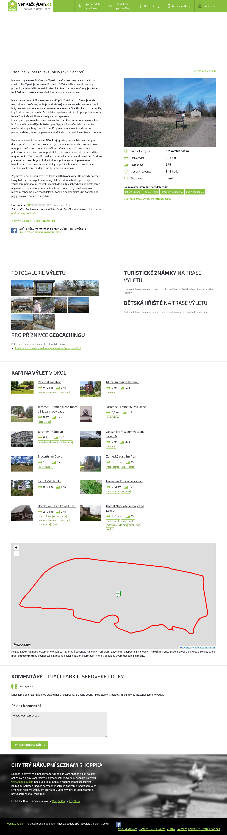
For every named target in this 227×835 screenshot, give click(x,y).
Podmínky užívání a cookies (204, 829)
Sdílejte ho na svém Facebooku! (40, 232)
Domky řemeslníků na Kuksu (57, 506)
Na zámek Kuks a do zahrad (124, 481)
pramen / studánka (172, 191)
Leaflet (186, 647)
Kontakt (182, 829)
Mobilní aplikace (181, 6)
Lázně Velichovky (49, 481)
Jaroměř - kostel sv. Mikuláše (126, 406)
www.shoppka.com (22, 781)
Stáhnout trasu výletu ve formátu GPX (147, 198)
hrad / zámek (113, 467)
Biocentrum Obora (50, 456)
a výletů (160, 829)
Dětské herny (152, 6)
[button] (118, 594)
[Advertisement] (113, 44)
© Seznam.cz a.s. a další (203, 647)
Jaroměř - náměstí (50, 431)
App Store (74, 801)
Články (171, 829)
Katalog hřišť (147, 829)
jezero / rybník (133, 191)
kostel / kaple (113, 417)
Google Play (59, 801)
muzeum (65, 392)
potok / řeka (151, 191)
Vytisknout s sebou (205, 70)
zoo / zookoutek (195, 191)
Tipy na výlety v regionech (92, 6)
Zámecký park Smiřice (120, 456)
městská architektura (49, 392)
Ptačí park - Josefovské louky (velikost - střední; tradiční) (48, 348)
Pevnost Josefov (49, 382)
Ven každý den (15, 823)
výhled (55, 524)
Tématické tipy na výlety (122, 6)
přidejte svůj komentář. (24, 213)
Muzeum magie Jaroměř (122, 382)
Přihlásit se (209, 6)
